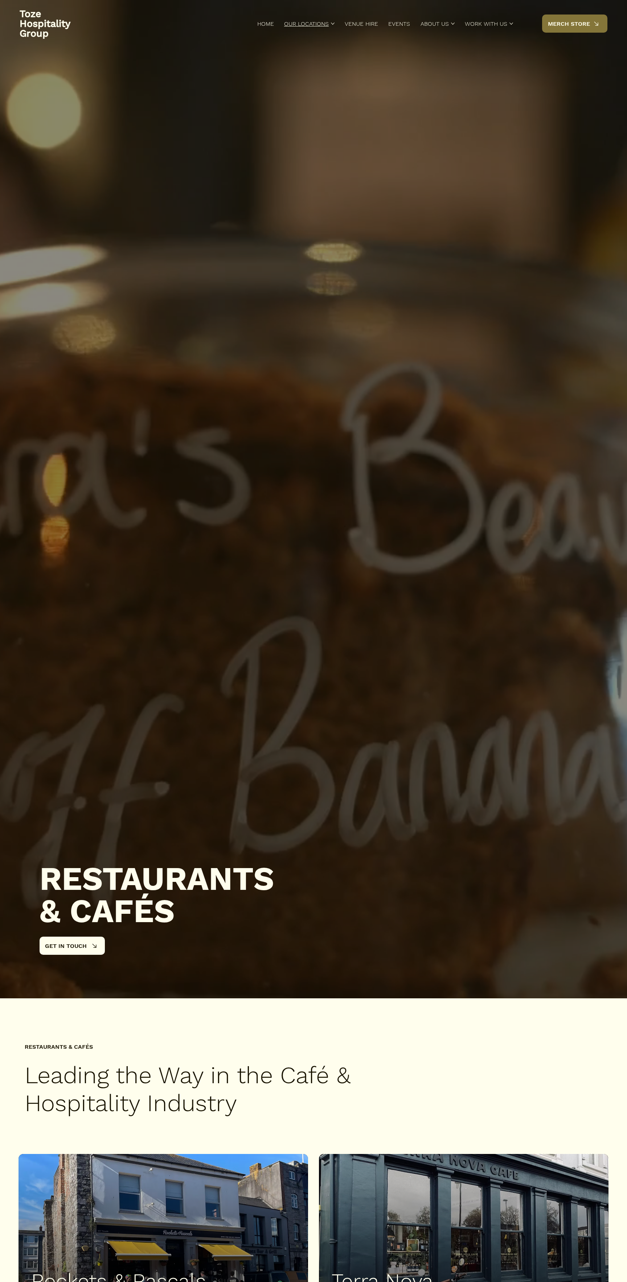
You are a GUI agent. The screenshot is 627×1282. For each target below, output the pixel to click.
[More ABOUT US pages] (453, 23)
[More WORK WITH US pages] (511, 23)
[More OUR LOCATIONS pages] (333, 23)
